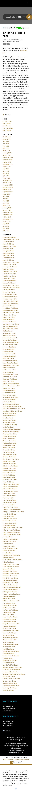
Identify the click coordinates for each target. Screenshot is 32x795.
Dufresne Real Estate (9, 315)
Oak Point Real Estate (9, 470)
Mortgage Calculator (9, 708)
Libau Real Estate (8, 418)
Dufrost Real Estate (9, 317)
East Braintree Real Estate (11, 324)
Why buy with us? (8, 706)
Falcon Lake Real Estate (10, 338)
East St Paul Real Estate (10, 329)
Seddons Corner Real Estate (11, 555)
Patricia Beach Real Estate (11, 484)
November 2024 (8, 187)
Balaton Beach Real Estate (11, 262)
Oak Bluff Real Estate (9, 468)
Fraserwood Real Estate (10, 345)
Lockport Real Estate (9, 420)
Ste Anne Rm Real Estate (10, 610)
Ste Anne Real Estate (9, 608)
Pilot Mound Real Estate (10, 491)
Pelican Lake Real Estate (10, 486)
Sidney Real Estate (8, 562)
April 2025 (6, 176)
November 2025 (8, 160)
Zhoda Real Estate (8, 690)
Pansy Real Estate (8, 482)
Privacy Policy (6, 759)
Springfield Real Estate (10, 571)
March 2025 (6, 178)
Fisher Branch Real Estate (10, 342)
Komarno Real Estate (9, 395)
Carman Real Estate (9, 292)
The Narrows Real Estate (10, 637)
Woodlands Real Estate (10, 683)
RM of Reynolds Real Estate (11, 530)
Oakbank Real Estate (9, 473)
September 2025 (8, 164)
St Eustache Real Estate (10, 585)
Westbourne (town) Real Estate (12, 667)
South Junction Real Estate (11, 566)
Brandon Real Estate (9, 283)
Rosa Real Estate (8, 537)
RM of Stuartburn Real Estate (12, 534)
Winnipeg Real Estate (13, 41)
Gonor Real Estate (8, 358)
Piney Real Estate (8, 498)
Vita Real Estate (7, 658)
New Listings (7, 123)
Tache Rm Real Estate (9, 633)
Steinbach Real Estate (9, 619)
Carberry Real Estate (9, 290)
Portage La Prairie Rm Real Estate (13, 512)
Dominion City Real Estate (11, 313)
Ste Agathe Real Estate (10, 605)
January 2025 (7, 183)
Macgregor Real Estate (10, 434)
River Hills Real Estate (9, 521)
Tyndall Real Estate (8, 649)
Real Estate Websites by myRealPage (19, 759)
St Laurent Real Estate (9, 596)
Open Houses (7, 126)
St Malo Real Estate (9, 599)
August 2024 (6, 194)
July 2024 (6, 196)
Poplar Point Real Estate (10, 507)
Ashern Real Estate (8, 258)
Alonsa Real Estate (8, 242)
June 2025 (6, 171)
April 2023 (6, 231)
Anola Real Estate (8, 249)
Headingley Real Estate (10, 379)
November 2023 (8, 215)
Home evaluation (8, 723)
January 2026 (7, 155)
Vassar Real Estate (8, 653)
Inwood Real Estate (9, 388)
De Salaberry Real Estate (10, 308)
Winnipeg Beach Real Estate (11, 679)
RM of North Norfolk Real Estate (13, 528)
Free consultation (8, 726)
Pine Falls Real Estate (9, 496)
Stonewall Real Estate (9, 621)
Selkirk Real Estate (8, 557)
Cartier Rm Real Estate (10, 294)
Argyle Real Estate (8, 253)
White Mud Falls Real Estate (11, 669)
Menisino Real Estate (9, 441)
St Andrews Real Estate (10, 580)
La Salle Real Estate (9, 402)
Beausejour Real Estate (10, 267)
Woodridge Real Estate (10, 688)
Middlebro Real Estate (9, 443)
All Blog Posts (7, 121)
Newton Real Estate (9, 461)
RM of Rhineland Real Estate (11, 532)
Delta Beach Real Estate (10, 310)
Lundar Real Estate (8, 427)
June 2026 (6, 144)
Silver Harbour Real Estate (11, 564)
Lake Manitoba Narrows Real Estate (14, 409)
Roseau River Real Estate (10, 539)
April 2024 (6, 203)
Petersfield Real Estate (10, 489)
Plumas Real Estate (9, 505)
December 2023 (8, 212)
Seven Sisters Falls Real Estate (12, 560)
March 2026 (6, 151)
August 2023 (6, 221)
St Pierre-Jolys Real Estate (11, 601)
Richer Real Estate (8, 516)
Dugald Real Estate (8, 319)
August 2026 (6, 139)
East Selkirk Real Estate (10, 326)
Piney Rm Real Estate (9, 500)
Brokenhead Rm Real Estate (11, 287)
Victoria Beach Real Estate (11, 656)
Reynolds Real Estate (9, 514)
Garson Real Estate (8, 349)
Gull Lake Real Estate (9, 370)
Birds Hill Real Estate (9, 276)
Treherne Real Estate (9, 647)
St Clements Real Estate (10, 582)
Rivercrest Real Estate (9, 523)
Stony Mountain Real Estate (11, 624)
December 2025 (8, 157)
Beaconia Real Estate (9, 265)
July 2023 (6, 224)
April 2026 (6, 148)
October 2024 (7, 189)
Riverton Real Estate (9, 525)
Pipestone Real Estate (10, 502)
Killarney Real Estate (9, 390)
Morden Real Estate (9, 450)
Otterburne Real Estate (10, 480)
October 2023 (7, 217)
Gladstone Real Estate (9, 356)
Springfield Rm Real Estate (11, 573)
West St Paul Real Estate (10, 665)
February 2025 (7, 180)
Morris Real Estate (8, 452)
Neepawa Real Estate (9, 457)
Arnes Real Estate (8, 255)
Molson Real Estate (9, 448)
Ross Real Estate (8, 544)
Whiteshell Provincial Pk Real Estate (14, 674)
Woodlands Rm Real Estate (11, 685)
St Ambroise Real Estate (10, 578)
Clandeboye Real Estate (10, 297)
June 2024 (6, 199)
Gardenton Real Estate (9, 347)
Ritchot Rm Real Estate (10, 518)
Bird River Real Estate (9, 274)
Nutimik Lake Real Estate (10, 466)
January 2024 (7, 210)
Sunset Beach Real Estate (11, 631)
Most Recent (7, 137)
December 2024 (8, 185)
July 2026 (6, 141)
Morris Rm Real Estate (10, 454)
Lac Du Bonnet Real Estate (11, 404)
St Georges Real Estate (10, 592)
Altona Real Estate (8, 244)
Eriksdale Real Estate (9, 335)
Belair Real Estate (8, 269)
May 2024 (6, 201)
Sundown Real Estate (9, 628)
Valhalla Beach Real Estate (11, 651)
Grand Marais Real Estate (10, 363)
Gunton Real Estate (8, 372)
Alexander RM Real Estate (11, 239)
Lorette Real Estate (9, 422)
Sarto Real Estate (8, 553)
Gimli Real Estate (8, 351)
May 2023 (6, 228)
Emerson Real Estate (9, 333)
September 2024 (8, 192)
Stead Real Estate (8, 615)
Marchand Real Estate (9, 436)
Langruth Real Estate (9, 415)
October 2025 (7, 162)
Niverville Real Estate (9, 464)
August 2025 (6, 167)
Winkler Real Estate (9, 676)
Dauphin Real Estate (9, 306)
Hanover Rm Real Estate (10, 374)
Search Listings (7, 711)
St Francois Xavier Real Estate (12, 587)
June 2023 (6, 226)
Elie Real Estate (7, 331)
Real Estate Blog (8, 128)
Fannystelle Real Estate (10, 340)
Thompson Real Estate (10, 640)
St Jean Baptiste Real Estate (11, 594)
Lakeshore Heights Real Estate (12, 411)
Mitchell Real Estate (9, 445)
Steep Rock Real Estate (10, 617)
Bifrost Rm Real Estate (10, 271)
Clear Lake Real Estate (10, 299)
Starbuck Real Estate (9, 603)
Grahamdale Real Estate (10, 361)
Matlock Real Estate (9, 438)
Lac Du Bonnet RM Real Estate (12, 406)
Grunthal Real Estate (9, 367)
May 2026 (6, 146)
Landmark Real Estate (9, 413)
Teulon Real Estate (8, 635)
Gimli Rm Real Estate (9, 354)
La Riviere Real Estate (9, 399)
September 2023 (8, 219)
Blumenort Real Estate (9, 281)
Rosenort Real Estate (9, 541)
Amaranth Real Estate (9, 246)
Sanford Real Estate (9, 550)
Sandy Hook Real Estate (10, 548)
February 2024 (7, 208)
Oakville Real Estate (9, 475)
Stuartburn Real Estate (9, 626)
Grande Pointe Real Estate (11, 365)
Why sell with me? (8, 721)
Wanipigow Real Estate (10, 660)
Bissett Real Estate (9, 278)
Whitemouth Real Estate (10, 672)
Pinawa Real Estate (9, 493)
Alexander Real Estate (9, 237)
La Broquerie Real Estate (10, 397)
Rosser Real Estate (9, 546)
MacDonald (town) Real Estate (12, 429)
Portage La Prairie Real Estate (12, 509)
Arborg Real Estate (8, 251)
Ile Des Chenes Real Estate (11, 386)
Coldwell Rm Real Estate (10, 301)
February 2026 (7, 153)
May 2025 (6, 173)
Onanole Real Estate (9, 477)
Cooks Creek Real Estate (10, 303)
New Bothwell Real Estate (11, 459)
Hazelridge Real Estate (10, 377)
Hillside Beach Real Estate (11, 383)
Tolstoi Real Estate (8, 642)
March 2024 (6, 205)
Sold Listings (7, 130)
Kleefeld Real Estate (9, 393)
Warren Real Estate (8, 663)
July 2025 (6, 169)
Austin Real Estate (8, 260)
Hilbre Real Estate (8, 381)
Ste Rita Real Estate (9, 612)
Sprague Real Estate (9, 569)
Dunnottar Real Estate (9, 322)
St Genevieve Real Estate (10, 589)
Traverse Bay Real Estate (10, 644)
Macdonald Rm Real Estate (11, 431)
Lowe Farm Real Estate (10, 425)
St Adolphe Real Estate (10, 576)
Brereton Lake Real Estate (11, 285)
